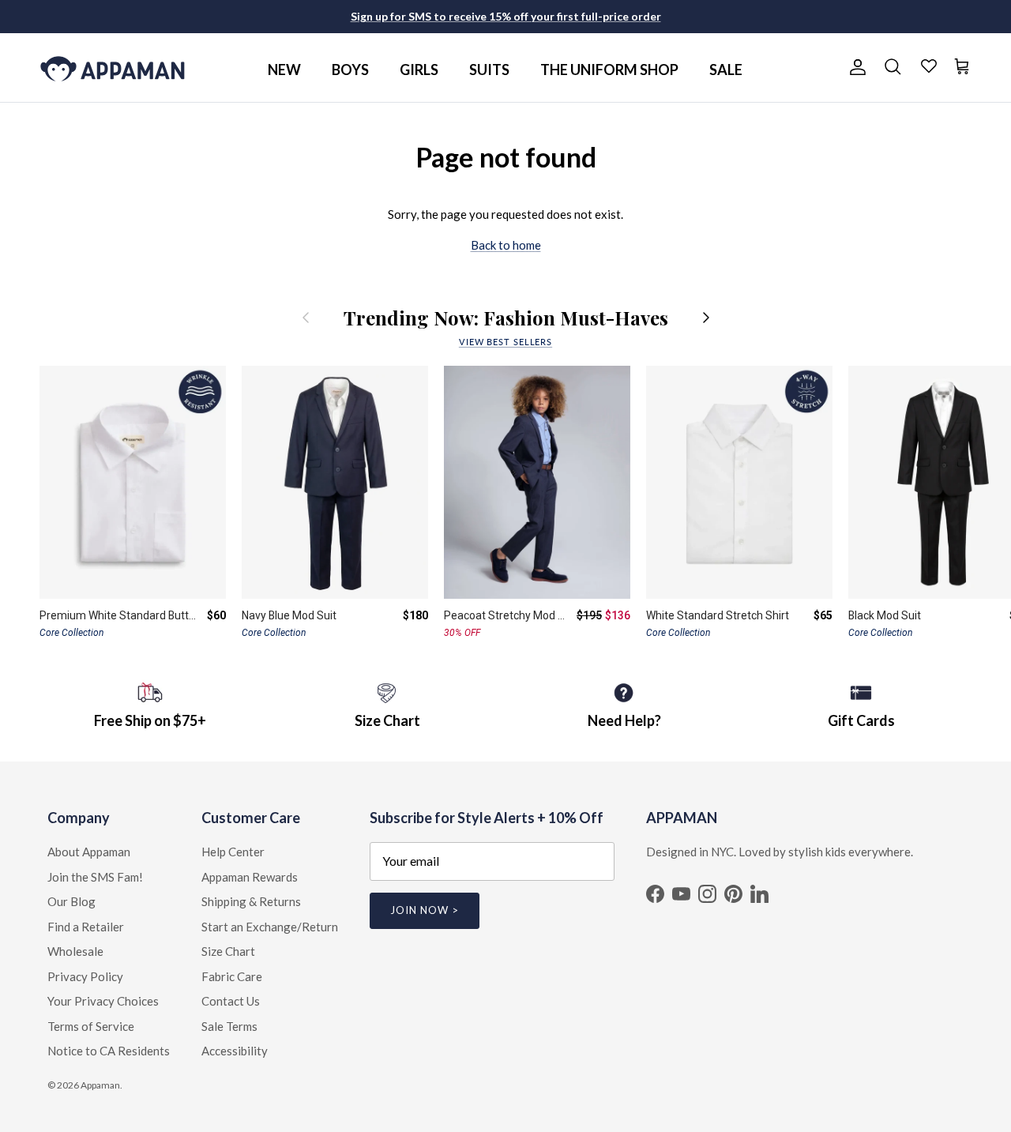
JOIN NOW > (424, 910)
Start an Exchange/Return (269, 927)
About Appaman (88, 851)
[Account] (854, 67)
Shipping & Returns (251, 901)
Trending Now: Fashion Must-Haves (506, 317)
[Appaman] (112, 67)
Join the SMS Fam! (95, 877)
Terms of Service (90, 1026)
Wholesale (75, 951)
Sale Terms (229, 1026)
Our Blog (71, 901)
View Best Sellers (505, 342)
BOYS (350, 69)
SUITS (489, 69)
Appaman (100, 1085)
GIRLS (419, 69)
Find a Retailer (85, 927)
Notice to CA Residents (108, 1051)
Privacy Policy (85, 976)
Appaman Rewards (249, 877)
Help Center (233, 851)
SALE (725, 69)
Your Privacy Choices (103, 1001)
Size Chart (228, 951)
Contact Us (230, 1001)
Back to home (506, 245)
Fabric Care (231, 976)
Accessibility (234, 1051)
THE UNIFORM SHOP (609, 69)
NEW (284, 69)
